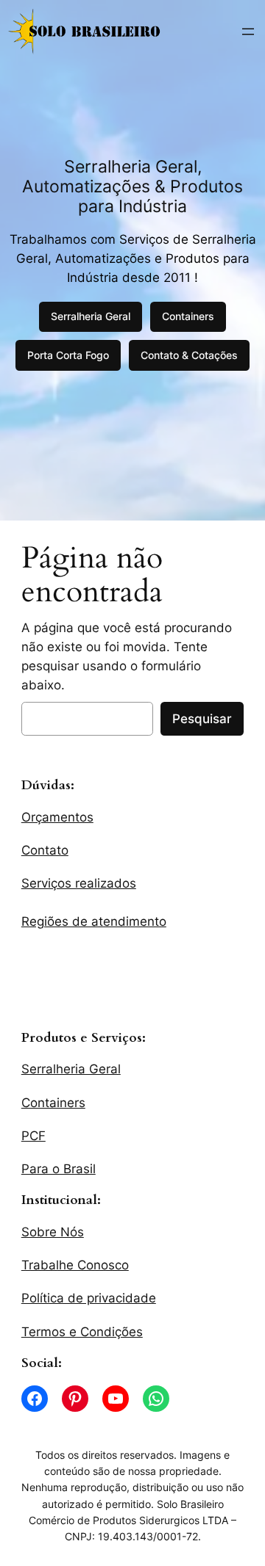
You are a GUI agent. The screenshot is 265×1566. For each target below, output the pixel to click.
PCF (33, 1135)
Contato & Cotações (189, 355)
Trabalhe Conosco (75, 1265)
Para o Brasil (58, 1168)
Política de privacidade (88, 1298)
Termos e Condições (82, 1331)
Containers (188, 316)
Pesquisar (202, 718)
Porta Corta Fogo (68, 355)
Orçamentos (57, 817)
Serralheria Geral (90, 316)
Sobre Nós (52, 1232)
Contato (44, 850)
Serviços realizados (78, 883)
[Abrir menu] (248, 31)
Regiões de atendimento (93, 921)
